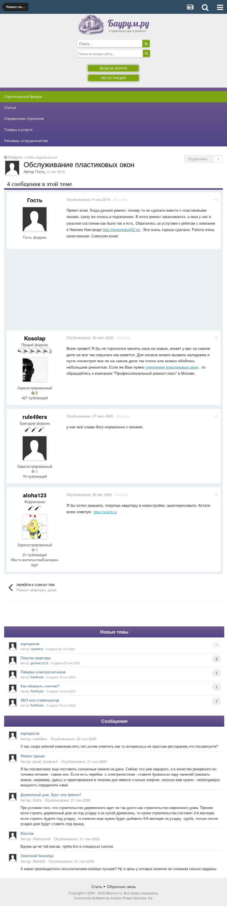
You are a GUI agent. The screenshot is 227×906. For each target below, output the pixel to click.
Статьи (10, 107)
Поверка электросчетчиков (43, 671)
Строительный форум (23, 96)
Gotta (37, 800)
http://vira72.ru (105, 512)
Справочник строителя (24, 118)
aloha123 (35, 495)
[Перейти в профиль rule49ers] (34, 448)
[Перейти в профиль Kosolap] (34, 369)
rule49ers (34, 417)
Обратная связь (121, 886)
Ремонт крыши (32, 755)
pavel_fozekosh (45, 761)
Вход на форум (113, 68)
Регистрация (113, 77)
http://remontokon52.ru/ (121, 230)
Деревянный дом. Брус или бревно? (50, 794)
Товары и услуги (18, 129)
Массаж (27, 833)
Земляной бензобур (36, 855)
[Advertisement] (107, 291)
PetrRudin (37, 677)
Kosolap (34, 338)
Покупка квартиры (35, 657)
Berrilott (39, 861)
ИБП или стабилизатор (39, 700)
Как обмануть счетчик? (39, 686)
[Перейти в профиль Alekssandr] (13, 835)
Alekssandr (42, 838)
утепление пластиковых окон (172, 367)
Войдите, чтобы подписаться (32, 157)
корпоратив (29, 643)
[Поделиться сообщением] (215, 199)
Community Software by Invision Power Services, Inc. (113, 898)
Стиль (97, 886)
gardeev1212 (39, 663)
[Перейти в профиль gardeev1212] (13, 660)
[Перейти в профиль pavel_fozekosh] (13, 758)
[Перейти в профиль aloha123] (34, 526)
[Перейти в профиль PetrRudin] (13, 674)
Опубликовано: (88, 199)
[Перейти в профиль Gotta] (13, 796)
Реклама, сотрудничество (26, 140)
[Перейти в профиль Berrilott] (13, 858)
